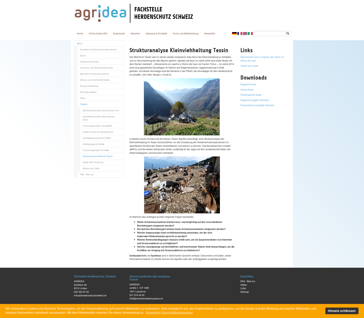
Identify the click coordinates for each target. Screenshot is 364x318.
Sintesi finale (247, 89)
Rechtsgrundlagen (88, 91)
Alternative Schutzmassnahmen (94, 73)
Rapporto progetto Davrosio (254, 100)
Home (80, 33)
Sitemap (244, 291)
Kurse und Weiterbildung (185, 33)
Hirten (82, 97)
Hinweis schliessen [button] (342, 310)
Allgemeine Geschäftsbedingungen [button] (169, 312)
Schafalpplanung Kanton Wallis (97, 137)
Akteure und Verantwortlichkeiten (95, 79)
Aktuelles (135, 33)
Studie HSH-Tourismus (93, 162)
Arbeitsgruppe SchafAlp (93, 143)
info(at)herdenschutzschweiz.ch (90, 295)
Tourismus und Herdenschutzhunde (96, 67)
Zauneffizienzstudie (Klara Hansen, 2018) (99, 118)
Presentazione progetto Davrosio (257, 105)
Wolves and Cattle (91, 168)
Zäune (83, 55)
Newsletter (209, 33)
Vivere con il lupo (249, 65)
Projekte (83, 104)
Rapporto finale (248, 84)
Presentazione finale (251, 94)
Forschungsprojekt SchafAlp (96, 150)
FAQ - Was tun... (87, 174)
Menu (79, 43)
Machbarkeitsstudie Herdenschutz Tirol (101, 110)
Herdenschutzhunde (89, 61)
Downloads (119, 33)
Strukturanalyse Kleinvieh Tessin (98, 156)
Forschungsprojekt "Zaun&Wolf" (97, 125)
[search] (288, 33)
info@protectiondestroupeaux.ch (146, 298)
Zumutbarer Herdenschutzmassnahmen (98, 49)
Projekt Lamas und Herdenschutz (98, 131)
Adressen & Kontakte (156, 33)
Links (243, 288)
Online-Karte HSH (98, 33)
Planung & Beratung (89, 85)
